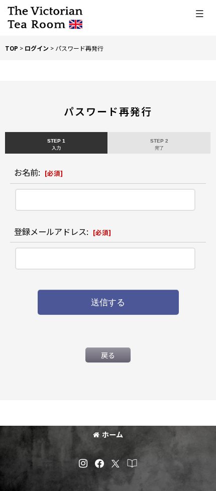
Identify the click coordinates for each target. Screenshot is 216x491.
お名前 (26, 172)
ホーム (112, 434)
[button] (199, 13)
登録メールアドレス (50, 231)
